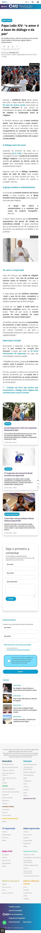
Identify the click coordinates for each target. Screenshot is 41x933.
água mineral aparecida (10, 767)
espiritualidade (28, 775)
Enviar (10, 599)
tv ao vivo (5, 837)
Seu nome (10, 564)
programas (27, 843)
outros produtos (7, 893)
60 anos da (8, 105)
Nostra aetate (19, 105)
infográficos (27, 781)
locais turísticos (7, 798)
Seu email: (7, 636)
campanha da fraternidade (28, 768)
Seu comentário (12, 582)
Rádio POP (7, 851)
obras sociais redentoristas (27, 872)
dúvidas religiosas (29, 772)
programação (6, 835)
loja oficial (5, 800)
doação (5, 786)
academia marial (7, 764)
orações (26, 790)
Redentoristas (30, 851)
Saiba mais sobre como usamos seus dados (17, 645)
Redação (27, 761)
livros (4, 890)
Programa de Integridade (17, 918)
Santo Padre (6, 20)
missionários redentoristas (27, 861)
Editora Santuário (10, 881)
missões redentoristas (30, 865)
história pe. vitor (28, 855)
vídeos (4, 821)
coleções (26, 890)
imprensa (5, 795)
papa (25, 792)
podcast (26, 837)
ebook (25, 896)
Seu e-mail (10, 573)
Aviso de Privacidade (15, 910)
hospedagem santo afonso (32, 857)
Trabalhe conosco (14, 907)
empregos (5, 855)
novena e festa (8, 806)
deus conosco (6, 887)
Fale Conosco (27, 922)
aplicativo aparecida (30, 764)
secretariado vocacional (31, 876)
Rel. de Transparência (16, 914)
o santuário (6, 810)
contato (4, 783)
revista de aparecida (10, 818)
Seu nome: (7, 627)
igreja (25, 778)
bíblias (4, 884)
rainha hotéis (6, 815)
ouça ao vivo (27, 835)
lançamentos (27, 893)
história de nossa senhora (10, 792)
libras (25, 784)
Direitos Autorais (14, 922)
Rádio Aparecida (31, 828)
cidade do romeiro (8, 770)
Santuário (7, 761)
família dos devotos (8, 789)
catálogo (26, 899)
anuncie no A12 (29, 798)
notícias (4, 803)
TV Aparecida (8, 828)
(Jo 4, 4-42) (16, 153)
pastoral (5, 812)
